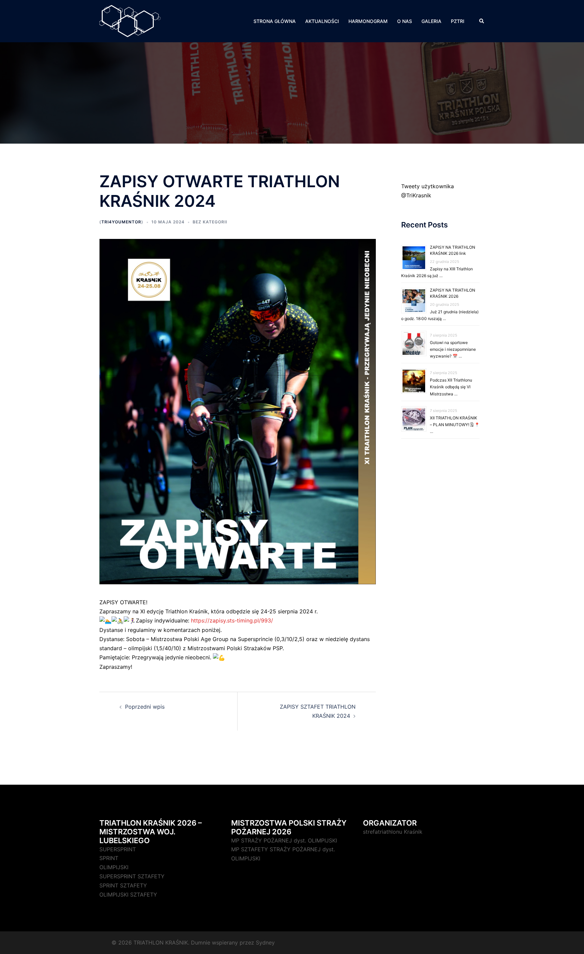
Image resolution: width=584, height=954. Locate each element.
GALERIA (431, 21)
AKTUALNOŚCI (322, 21)
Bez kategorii (210, 221)
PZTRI (457, 21)
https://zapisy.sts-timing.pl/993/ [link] (232, 620)
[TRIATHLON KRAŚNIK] (130, 20)
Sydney (265, 942)
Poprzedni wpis (145, 706)
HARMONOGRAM (368, 21)
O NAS (404, 21)
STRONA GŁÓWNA (274, 21)
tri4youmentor (121, 221)
